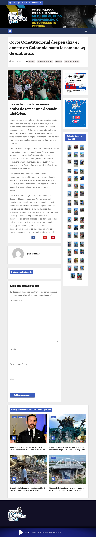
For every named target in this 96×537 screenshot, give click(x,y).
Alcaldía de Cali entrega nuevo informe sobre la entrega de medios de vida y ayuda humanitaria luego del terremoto (67, 449)
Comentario (16, 300)
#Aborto (31, 61)
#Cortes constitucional (44, 61)
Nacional (22, 417)
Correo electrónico (19, 364)
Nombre (14, 349)
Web (12, 379)
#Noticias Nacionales (72, 61)
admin (36, 253)
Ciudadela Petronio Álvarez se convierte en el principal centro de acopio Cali (66, 489)
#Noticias (58, 61)
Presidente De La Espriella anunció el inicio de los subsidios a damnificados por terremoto (28, 449)
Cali (14, 417)
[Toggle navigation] (86, 31)
